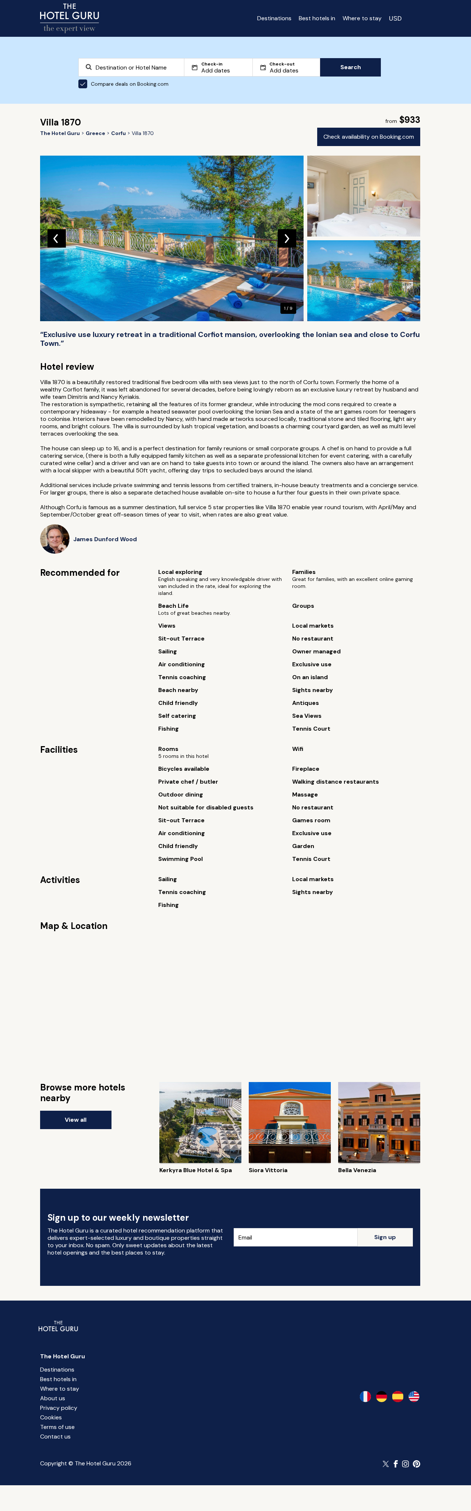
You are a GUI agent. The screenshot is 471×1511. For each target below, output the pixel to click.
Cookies (51, 1417)
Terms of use (57, 1427)
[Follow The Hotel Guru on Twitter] (386, 1464)
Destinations (274, 18)
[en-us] (414, 1396)
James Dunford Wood (105, 539)
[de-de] (381, 1396)
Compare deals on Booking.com (130, 84)
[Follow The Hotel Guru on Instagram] (405, 1464)
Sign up (385, 1237)
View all (75, 1120)
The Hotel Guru (62, 1356)
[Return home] (69, 18)
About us (52, 1398)
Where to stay (362, 18)
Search (350, 67)
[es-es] (398, 1396)
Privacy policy (58, 1408)
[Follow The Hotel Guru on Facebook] (396, 1464)
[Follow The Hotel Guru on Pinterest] (416, 1464)
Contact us (55, 1436)
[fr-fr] (365, 1396)
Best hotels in (317, 18)
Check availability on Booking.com (368, 137)
